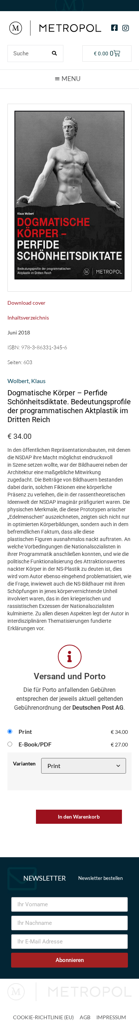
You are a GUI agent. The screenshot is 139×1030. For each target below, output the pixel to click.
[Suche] (54, 53)
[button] (70, 79)
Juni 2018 (18, 332)
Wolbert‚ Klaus (26, 380)
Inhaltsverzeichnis (28, 317)
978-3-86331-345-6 (44, 347)
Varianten (24, 763)
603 (27, 362)
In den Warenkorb (79, 816)
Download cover (26, 302)
